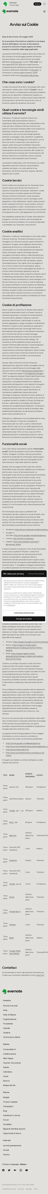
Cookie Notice (10, 605)
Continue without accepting (36, 574)
